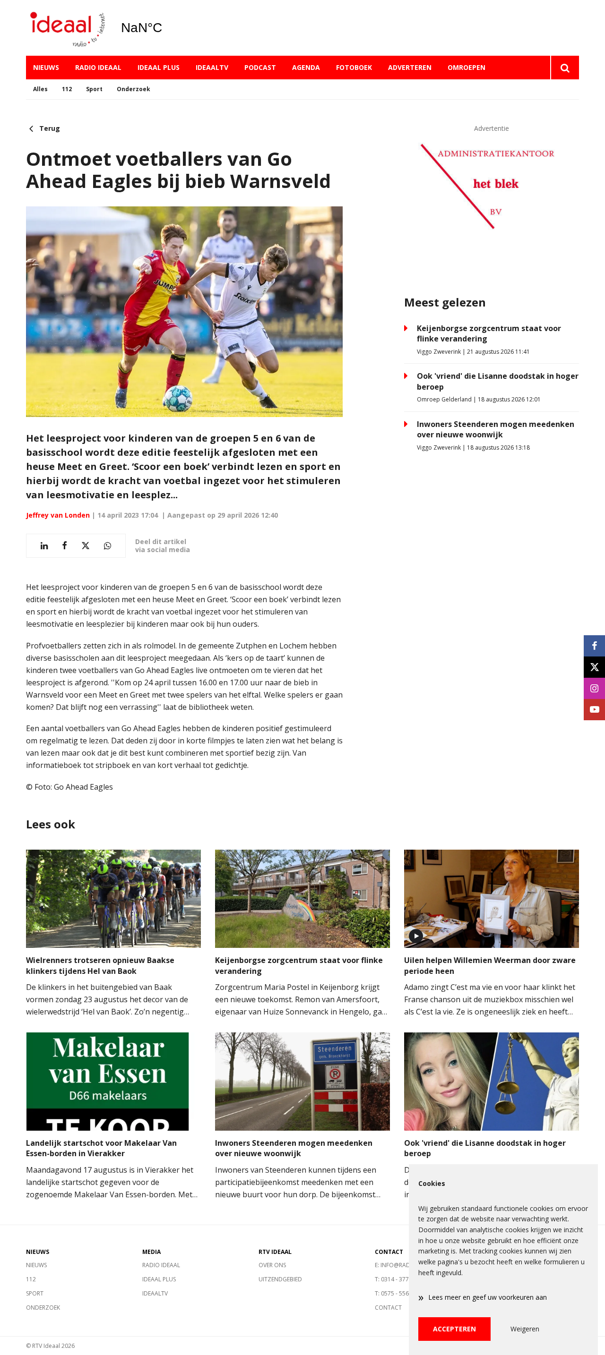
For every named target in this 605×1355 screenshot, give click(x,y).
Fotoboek (354, 67)
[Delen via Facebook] (64, 545)
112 (67, 89)
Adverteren (410, 67)
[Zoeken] (564, 67)
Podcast (260, 67)
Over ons (272, 1265)
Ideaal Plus (159, 67)
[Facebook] (594, 645)
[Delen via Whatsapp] (107, 545)
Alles (40, 89)
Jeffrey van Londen (58, 515)
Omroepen (466, 67)
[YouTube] (594, 709)
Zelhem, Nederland (165, 28)
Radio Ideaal (98, 67)
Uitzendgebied (280, 1279)
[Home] (66, 28)
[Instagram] (594, 688)
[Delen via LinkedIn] (44, 545)
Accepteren (454, 1328)
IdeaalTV (212, 67)
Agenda (306, 67)
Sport (94, 89)
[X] (594, 667)
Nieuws (46, 67)
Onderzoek (133, 89)
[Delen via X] (85, 545)
